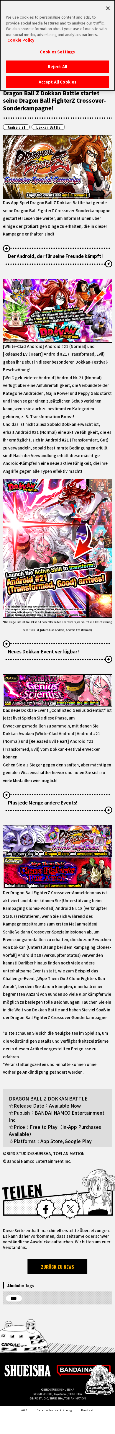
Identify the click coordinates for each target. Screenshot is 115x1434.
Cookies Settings (57, 52)
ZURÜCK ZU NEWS (57, 1266)
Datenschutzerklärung (54, 1410)
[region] (57, 45)
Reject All (57, 66)
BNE (14, 1298)
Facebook (45, 1209)
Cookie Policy (20, 40)
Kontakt (87, 1410)
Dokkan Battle (48, 127)
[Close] (107, 8)
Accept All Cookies (57, 82)
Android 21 (16, 127)
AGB (24, 1410)
